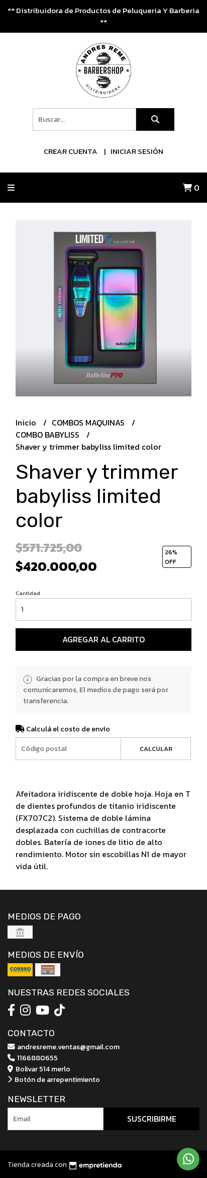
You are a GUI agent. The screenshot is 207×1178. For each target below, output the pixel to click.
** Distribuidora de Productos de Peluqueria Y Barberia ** (103, 16)
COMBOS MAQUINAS (89, 422)
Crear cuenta (70, 151)
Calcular (156, 748)
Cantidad (28, 593)
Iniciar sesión (137, 151)
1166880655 (37, 1057)
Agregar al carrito (103, 639)
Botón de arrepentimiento (56, 1079)
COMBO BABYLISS (48, 435)
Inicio (27, 422)
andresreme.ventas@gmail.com (68, 1046)
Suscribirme (151, 1119)
